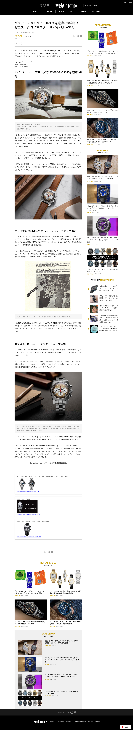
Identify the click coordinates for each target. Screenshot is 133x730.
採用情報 (97, 721)
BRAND (83, 11)
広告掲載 (90, 721)
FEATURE (48, 11)
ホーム (16, 32)
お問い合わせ (60, 721)
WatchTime (30, 32)
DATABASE (96, 11)
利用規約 (68, 721)
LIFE (72, 11)
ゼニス (18, 43)
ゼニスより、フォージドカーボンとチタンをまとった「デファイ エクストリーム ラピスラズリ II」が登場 (62, 660)
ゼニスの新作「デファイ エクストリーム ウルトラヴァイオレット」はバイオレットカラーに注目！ (102, 240)
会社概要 (52, 721)
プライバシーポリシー (79, 721)
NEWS (61, 11)
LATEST (35, 11)
